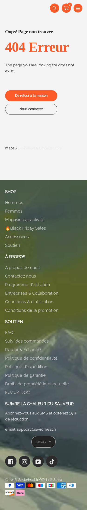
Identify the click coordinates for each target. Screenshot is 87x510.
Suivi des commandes (27, 341)
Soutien (12, 245)
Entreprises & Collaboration (31, 293)
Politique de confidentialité (31, 358)
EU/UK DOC (17, 392)
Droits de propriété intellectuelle (37, 383)
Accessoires (17, 236)
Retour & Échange (23, 349)
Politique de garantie (25, 375)
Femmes (14, 211)
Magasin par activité (24, 219)
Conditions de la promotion (31, 310)
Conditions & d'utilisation (29, 301)
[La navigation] (78, 8)
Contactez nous (20, 276)
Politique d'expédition (26, 366)
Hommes (14, 202)
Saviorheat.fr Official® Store (40, 148)
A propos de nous (22, 267)
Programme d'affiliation (27, 284)
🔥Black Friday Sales (25, 228)
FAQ (9, 332)
